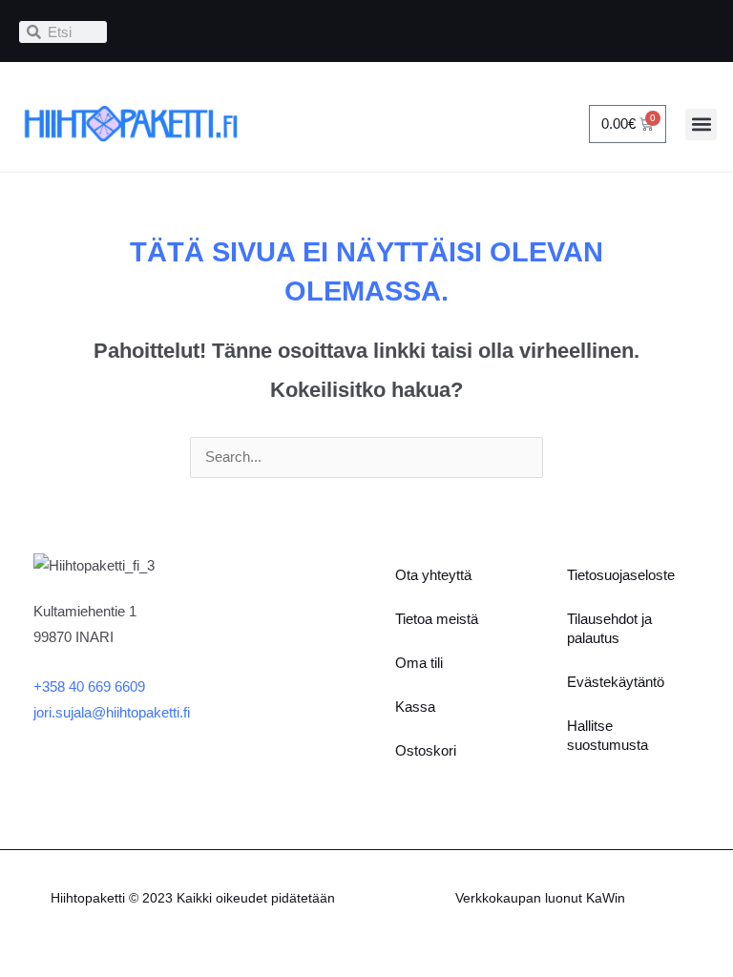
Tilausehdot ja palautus (609, 629)
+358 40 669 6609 (89, 687)
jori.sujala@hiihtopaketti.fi (111, 712)
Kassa (415, 707)
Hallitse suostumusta (607, 735)
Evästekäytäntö (615, 682)
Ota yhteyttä (433, 575)
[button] (701, 124)
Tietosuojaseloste (621, 575)
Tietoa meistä (436, 619)
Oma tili (419, 663)
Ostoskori (425, 751)
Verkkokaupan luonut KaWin (540, 897)
